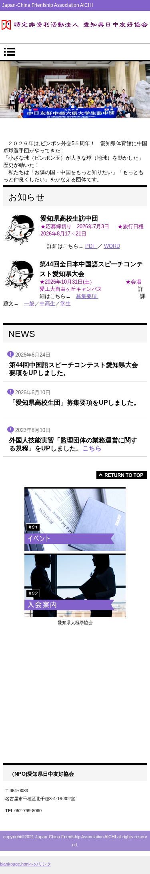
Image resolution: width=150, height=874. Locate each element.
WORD (112, 246)
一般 (29, 303)
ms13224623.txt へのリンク (75, 724)
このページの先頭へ (121, 475)
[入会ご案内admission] (75, 585)
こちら (92, 448)
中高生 (47, 303)
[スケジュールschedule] (75, 519)
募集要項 (87, 296)
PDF (91, 246)
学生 (65, 303)
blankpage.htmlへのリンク (25, 864)
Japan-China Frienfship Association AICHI (75, 25)
